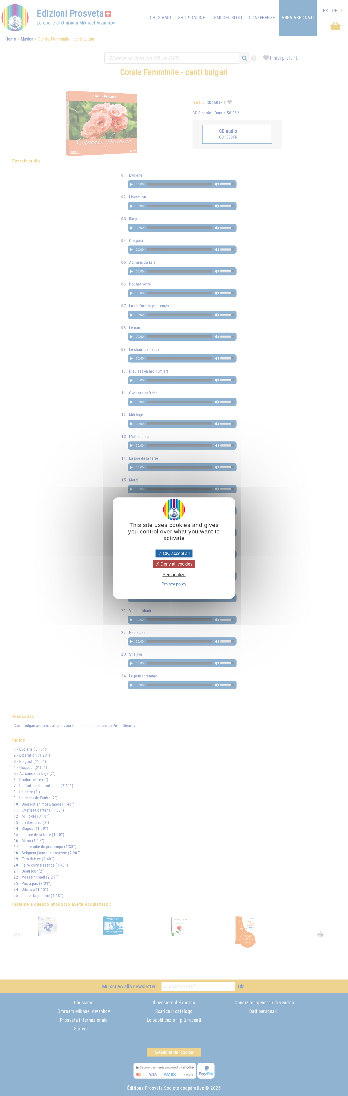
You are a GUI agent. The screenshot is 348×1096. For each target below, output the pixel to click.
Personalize (174, 574)
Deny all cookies (175, 564)
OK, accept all (176, 553)
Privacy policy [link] (174, 584)
